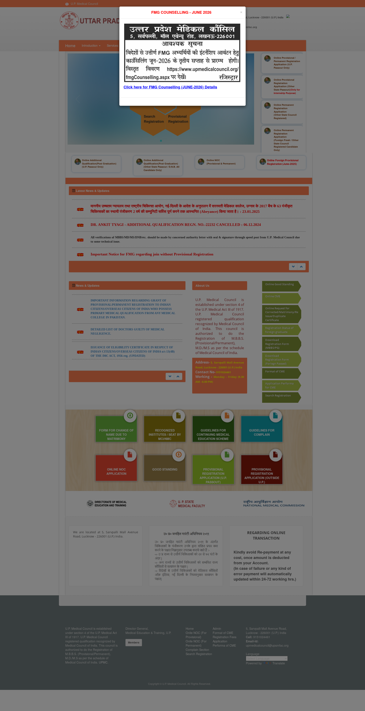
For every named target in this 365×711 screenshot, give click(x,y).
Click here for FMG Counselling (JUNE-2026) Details (170, 87)
